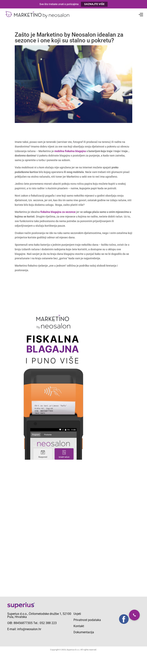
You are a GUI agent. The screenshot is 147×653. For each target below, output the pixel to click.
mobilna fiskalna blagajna (70, 151)
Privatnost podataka (87, 620)
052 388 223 (48, 623)
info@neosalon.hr (29, 629)
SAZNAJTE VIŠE (94, 4)
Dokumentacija (84, 632)
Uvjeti (77, 614)
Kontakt (79, 626)
